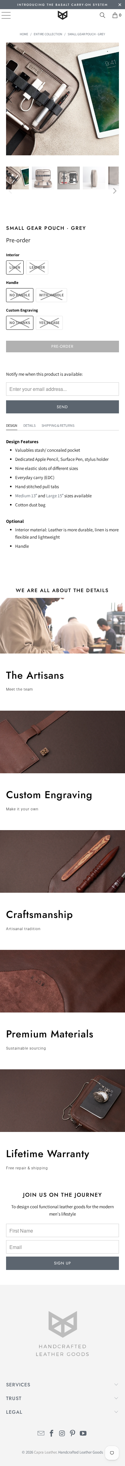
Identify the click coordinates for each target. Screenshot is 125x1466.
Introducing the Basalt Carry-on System (62, 4)
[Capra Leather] (62, 15)
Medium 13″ (26, 495)
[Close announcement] (119, 5)
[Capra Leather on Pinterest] (72, 1434)
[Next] (114, 100)
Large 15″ (54, 495)
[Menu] (1, 15)
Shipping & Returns (58, 425)
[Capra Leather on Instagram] (62, 1434)
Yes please (49, 322)
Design (11, 425)
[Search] (102, 15)
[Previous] (10, 100)
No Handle (19, 295)
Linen (14, 267)
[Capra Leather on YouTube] (83, 1434)
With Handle (51, 295)
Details (29, 425)
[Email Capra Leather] (41, 1434)
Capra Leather (45, 1452)
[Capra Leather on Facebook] (51, 1434)
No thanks (19, 322)
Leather (37, 267)
